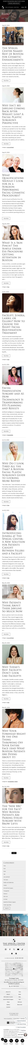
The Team (6, 879)
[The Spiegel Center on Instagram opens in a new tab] (5, 949)
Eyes (5, 868)
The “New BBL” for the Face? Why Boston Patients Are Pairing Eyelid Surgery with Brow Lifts (12, 815)
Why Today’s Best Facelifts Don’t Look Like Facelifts (11, 671)
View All (7, 908)
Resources (19, 1004)
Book (17, 1043)
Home (2, 18)
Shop (22, 1043)
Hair (20, 999)
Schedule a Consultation (9, 928)
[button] (2, 1039)
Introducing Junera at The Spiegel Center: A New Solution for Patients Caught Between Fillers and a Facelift (13, 543)
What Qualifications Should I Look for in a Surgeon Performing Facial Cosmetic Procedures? (13, 185)
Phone (11, 1043)
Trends (5, 885)
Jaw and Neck (7, 876)
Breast (8, 994)
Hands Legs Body (7, 904)
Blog (6, 18)
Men (20, 997)
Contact (6, 1043)
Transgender (6, 890)
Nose (5, 871)
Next (14, 853)
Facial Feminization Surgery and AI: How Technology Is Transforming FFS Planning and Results (13, 398)
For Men (5, 899)
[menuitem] (5, 949)
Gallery (8, 1004)
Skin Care (6, 896)
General (5, 893)
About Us (8, 992)
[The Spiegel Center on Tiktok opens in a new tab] (22, 949)
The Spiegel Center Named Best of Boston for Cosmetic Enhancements (12, 54)
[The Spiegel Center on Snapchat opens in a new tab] (12, 953)
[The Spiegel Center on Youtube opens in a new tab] (18, 949)
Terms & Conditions (8, 1018)
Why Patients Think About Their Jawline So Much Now (12, 607)
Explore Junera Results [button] (14, 3)
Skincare (20, 1002)
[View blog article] (13, 36)
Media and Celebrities (9, 882)
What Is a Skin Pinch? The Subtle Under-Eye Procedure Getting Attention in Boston (12, 251)
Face (5, 865)
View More (6, 80)
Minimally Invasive (8, 997)
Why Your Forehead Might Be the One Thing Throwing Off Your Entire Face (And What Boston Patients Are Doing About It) (14, 744)
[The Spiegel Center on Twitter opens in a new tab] (14, 949)
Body (20, 994)
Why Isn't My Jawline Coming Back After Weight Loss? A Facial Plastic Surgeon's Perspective (13, 114)
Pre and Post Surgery (8, 888)
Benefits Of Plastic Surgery (10, 902)
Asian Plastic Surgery (8, 999)
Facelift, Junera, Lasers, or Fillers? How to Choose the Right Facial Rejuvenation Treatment (13, 324)
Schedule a (9, 922)
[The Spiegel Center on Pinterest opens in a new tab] (16, 953)
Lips (4, 874)
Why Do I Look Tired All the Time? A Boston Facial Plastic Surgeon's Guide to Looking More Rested (13, 472)
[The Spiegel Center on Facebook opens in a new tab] (10, 949)
